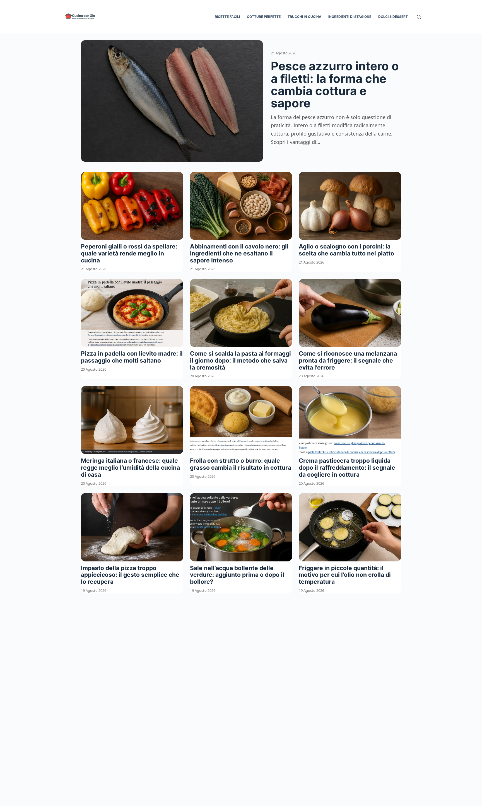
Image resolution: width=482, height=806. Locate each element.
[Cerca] (419, 17)
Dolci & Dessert (393, 17)
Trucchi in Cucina (304, 17)
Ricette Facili (227, 17)
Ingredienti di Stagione (349, 17)
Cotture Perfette (264, 17)
